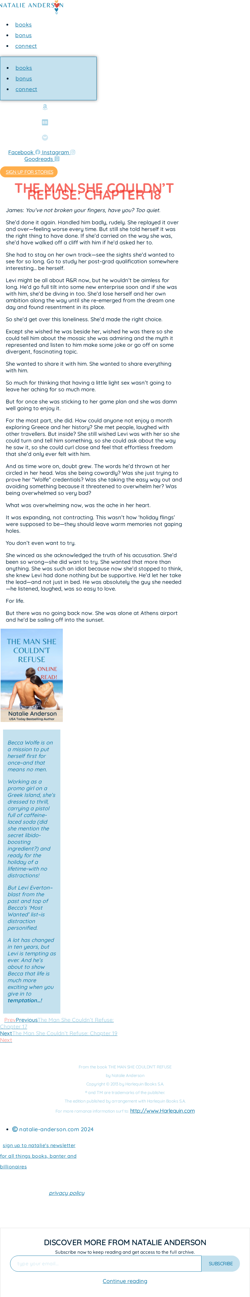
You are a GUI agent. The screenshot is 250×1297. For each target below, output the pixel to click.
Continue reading (125, 1281)
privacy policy (66, 1192)
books (23, 24)
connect (26, 45)
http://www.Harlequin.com (162, 1110)
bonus (23, 35)
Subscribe (221, 1263)
